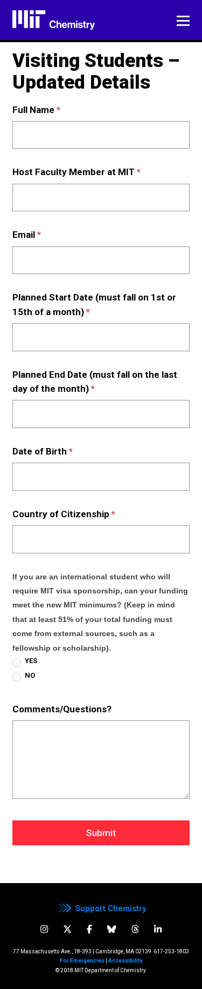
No (29, 675)
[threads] (135, 929)
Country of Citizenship (63, 514)
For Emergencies (82, 961)
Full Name (36, 109)
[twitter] (67, 929)
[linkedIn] (158, 929)
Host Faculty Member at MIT (76, 171)
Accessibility (125, 961)
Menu (183, 21)
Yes (30, 661)
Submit (101, 832)
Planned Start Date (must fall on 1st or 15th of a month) (94, 304)
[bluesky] (111, 929)
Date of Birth (42, 451)
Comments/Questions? (62, 709)
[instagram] (44, 929)
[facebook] (89, 929)
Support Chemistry (110, 908)
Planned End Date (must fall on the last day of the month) (94, 381)
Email (26, 234)
